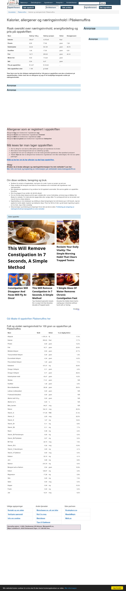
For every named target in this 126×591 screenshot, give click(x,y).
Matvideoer (41, 518)
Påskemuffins (22, 12)
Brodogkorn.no (71, 510)
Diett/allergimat (35, 2)
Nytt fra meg (41, 514)
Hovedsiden (12, 12)
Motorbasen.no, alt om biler (47, 510)
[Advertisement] (44, 106)
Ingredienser (48, 2)
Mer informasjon (71, 588)
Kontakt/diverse (71, 2)
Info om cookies (14, 518)
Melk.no (68, 518)
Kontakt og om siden (16, 510)
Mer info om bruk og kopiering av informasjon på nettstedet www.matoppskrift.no (41, 169)
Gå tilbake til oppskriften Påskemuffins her (29, 318)
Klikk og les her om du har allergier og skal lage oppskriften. (30, 159)
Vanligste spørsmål (15, 514)
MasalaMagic (70, 514)
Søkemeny (23, 2)
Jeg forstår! (117, 588)
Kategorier (59, 2)
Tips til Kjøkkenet (43, 522)
